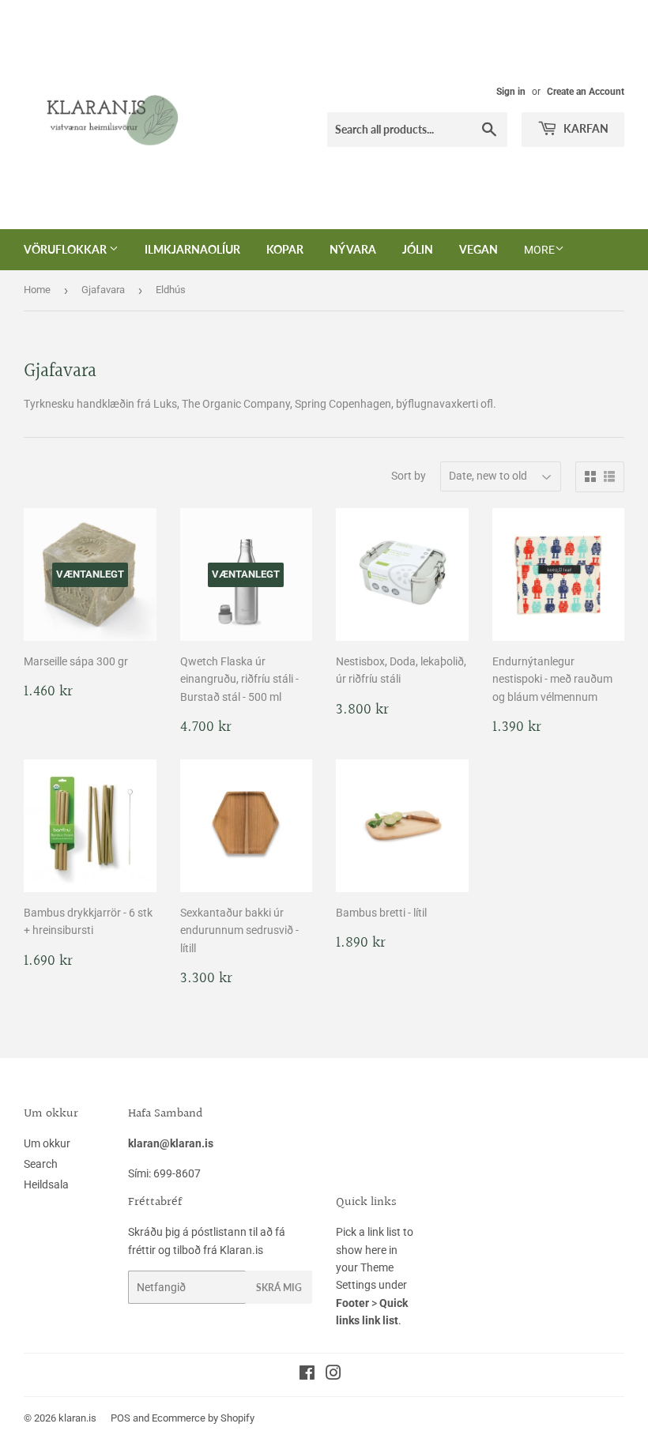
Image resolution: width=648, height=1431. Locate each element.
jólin (417, 249)
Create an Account (585, 91)
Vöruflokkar (66, 249)
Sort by (408, 475)
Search (41, 1164)
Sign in (511, 91)
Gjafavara (103, 290)
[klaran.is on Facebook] (307, 1375)
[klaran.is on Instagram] (333, 1375)
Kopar (284, 249)
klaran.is (77, 1418)
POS (120, 1418)
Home (37, 290)
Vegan (478, 249)
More (539, 249)
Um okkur (47, 1143)
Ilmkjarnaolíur (192, 249)
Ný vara (353, 249)
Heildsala (46, 1184)
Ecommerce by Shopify (203, 1418)
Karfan (584, 128)
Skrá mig (279, 1288)
